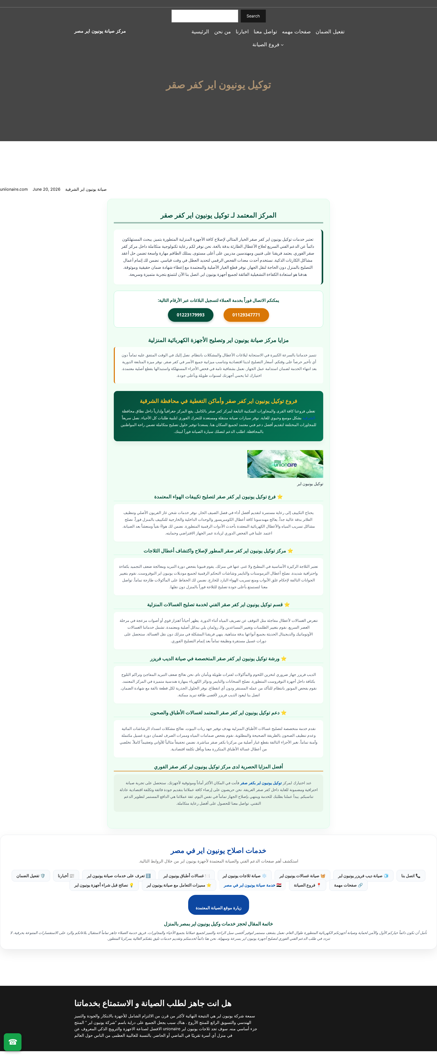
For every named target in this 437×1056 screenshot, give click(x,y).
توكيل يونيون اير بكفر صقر (261, 782)
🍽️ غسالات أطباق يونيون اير (186, 875)
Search (253, 15)
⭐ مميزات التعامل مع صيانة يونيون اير (179, 885)
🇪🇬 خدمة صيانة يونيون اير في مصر (252, 885)
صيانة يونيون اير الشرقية (86, 189)
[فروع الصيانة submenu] (282, 44)
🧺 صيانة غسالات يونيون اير (302, 875)
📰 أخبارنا (66, 875)
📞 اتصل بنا (411, 875)
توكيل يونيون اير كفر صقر (218, 85)
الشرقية (308, 417)
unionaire (172, 1028)
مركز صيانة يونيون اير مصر (100, 31)
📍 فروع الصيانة (307, 885)
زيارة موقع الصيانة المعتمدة (219, 907)
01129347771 (246, 315)
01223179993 (191, 315)
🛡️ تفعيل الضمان (30, 875)
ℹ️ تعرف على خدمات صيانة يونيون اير (119, 875)
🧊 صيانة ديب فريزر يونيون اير (363, 875)
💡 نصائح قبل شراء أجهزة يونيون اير (104, 885)
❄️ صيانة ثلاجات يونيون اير (245, 875)
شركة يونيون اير (229, 1015)
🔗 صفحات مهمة (348, 885)
